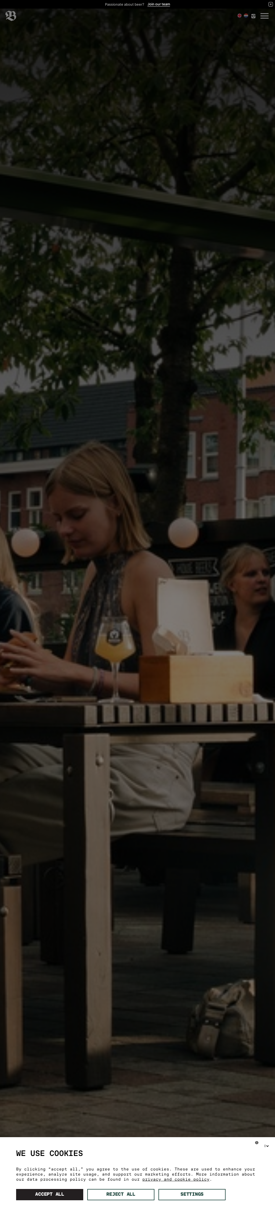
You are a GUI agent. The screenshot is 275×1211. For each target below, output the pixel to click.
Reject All (120, 1194)
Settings (192, 1194)
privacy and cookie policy (175, 1179)
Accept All (49, 1194)
